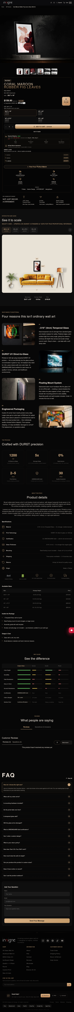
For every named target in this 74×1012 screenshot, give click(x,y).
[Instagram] (43, 941)
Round (5, 966)
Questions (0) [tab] (17, 742)
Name (5, 890)
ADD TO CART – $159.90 (43, 127)
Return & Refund (55, 957)
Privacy (52, 1002)
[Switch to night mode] (70, 230)
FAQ (27, 953)
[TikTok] (57, 941)
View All (70, 778)
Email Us (46, 995)
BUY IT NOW (37, 131)
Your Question (8, 905)
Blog (27, 966)
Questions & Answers (43, 727)
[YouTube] (62, 941)
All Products (8, 7)
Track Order (54, 950)
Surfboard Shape (8, 960)
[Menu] (70, 2)
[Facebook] (48, 941)
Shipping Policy (55, 953)
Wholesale (29, 963)
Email (5, 898)
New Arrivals (7, 973)
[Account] (51, 2)
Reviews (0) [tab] (7, 742)
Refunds (62, 1002)
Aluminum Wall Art (8, 953)
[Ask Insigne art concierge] (71, 630)
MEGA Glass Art (8, 957)
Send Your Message (37, 921)
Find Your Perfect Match (38, 167)
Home (3, 7)
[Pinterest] (53, 941)
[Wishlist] (54, 2)
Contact (29, 957)
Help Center (54, 960)
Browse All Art (31, 970)
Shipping (68, 1002)
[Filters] (57, 742)
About (28, 950)
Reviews (26, 727)
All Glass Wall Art (8, 950)
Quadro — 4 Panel (9, 963)
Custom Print (7, 970)
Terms (57, 1002)
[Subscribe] (69, 984)
